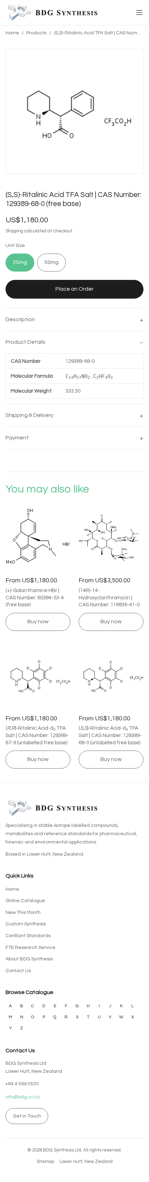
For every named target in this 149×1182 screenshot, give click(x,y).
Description (20, 319)
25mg (20, 262)
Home (12, 33)
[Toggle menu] (139, 12)
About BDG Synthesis (29, 959)
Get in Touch (27, 1116)
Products (36, 33)
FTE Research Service (30, 947)
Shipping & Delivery (29, 415)
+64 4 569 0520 (22, 1083)
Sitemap (45, 1161)
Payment (17, 437)
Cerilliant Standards (28, 935)
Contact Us (18, 970)
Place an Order (74, 289)
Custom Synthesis (26, 924)
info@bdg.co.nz (23, 1097)
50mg (51, 262)
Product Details (25, 342)
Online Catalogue (25, 900)
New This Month (23, 912)
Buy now (38, 621)
